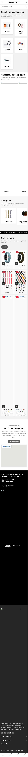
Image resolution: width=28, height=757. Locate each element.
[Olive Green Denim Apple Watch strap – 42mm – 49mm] (20, 258)
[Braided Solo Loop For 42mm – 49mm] (7, 278)
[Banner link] (9, 138)
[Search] (25, 6)
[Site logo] (14, 2)
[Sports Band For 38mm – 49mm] (20, 352)
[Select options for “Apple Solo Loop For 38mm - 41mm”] (3, 406)
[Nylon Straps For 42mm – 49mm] (20, 278)
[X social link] (5, 733)
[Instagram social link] (7, 733)
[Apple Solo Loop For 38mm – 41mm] (7, 352)
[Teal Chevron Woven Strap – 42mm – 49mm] (7, 258)
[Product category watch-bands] (8, 216)
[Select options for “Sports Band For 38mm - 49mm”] (16, 406)
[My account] (26, 2)
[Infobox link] (7, 26)
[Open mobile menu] (1, 2)
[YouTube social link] (10, 733)
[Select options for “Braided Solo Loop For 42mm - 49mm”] (3, 283)
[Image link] (10, 664)
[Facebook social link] (2, 733)
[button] (3, 263)
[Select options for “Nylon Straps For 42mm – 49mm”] (16, 283)
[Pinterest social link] (13, 733)
